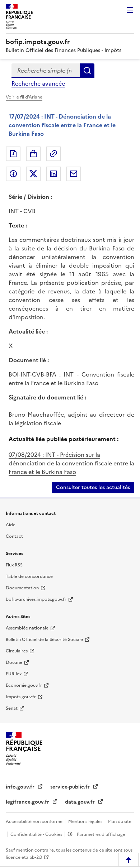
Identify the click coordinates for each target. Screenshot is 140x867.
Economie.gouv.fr (24, 685)
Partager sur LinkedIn (53, 174)
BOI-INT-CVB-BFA (32, 374)
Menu (130, 10)
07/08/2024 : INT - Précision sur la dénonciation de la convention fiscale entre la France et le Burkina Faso (71, 463)
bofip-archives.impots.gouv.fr (36, 599)
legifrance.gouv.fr (28, 802)
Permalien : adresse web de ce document (53, 154)
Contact (14, 536)
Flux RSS (14, 565)
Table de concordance (29, 576)
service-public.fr (70, 787)
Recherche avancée (38, 83)
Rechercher (87, 70)
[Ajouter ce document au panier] (33, 154)
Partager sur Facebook (13, 174)
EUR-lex (14, 674)
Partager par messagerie (73, 174)
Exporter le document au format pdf (13, 154)
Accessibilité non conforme (35, 821)
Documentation (22, 588)
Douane (14, 662)
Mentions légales (85, 821)
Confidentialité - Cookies (36, 834)
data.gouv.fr (80, 802)
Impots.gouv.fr (21, 697)
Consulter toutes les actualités (93, 487)
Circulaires (17, 651)
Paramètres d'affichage (100, 834)
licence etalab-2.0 (24, 857)
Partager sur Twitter (33, 174)
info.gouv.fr (21, 787)
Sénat (12, 708)
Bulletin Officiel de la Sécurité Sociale (44, 639)
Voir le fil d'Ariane (24, 97)
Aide (10, 525)
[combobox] (45, 70)
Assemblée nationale (27, 628)
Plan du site (119, 821)
